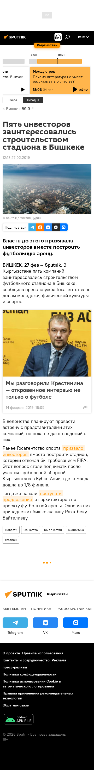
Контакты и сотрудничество (26, 660)
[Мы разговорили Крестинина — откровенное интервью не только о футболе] (47, 343)
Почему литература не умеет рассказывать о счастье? (58, 79)
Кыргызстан (53, 530)
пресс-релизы (15, 667)
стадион (11, 540)
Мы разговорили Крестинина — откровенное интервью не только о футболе (44, 390)
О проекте (11, 653)
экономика (76, 530)
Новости (11, 530)
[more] (85, 407)
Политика (41, 608)
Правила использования (42, 653)
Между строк (44, 71)
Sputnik (11, 218)
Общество (31, 530)
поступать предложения (33, 496)
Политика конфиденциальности (29, 674)
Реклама (59, 660)
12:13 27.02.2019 (16, 157)
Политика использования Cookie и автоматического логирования (32, 683)
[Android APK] (18, 720)
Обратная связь (16, 705)
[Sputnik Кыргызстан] (16, 39)
